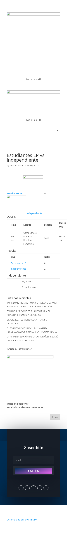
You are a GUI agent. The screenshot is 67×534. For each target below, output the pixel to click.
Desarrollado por (22, 519)
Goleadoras (37, 407)
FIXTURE (16, 56)
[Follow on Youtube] (39, 487)
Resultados (13, 407)
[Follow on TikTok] (45, 487)
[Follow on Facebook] (33, 487)
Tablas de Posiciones (18, 403)
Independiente (18, 268)
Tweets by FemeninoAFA (19, 348)
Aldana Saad (16, 165)
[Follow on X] (21, 487)
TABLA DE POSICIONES (26, 44)
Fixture (25, 407)
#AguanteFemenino (24, 69)
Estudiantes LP (18, 263)
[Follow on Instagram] (27, 487)
